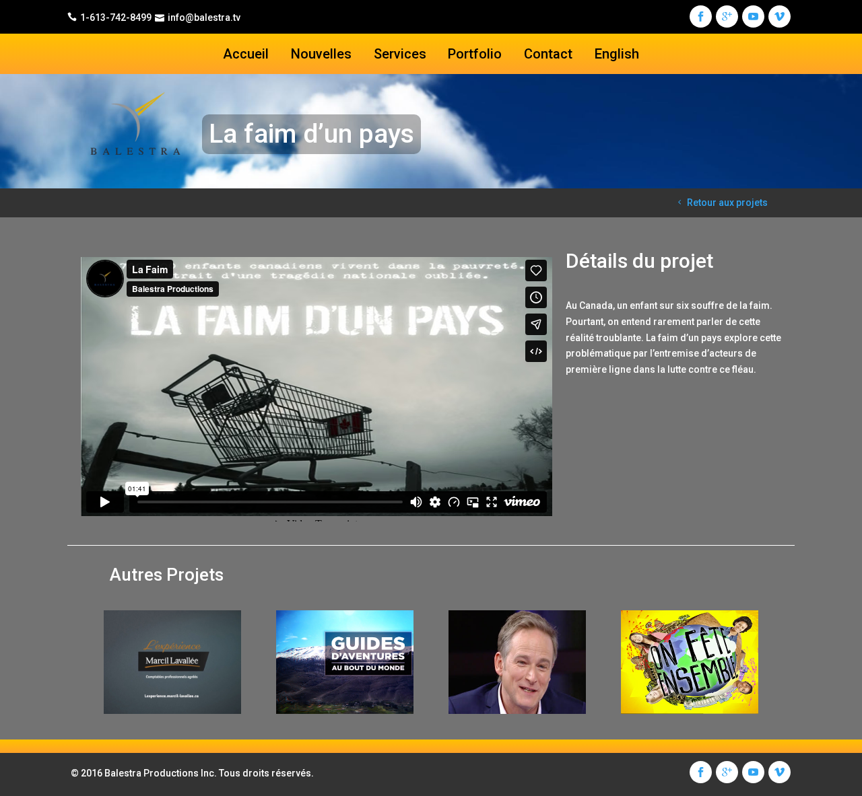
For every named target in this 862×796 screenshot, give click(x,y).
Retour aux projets (727, 202)
